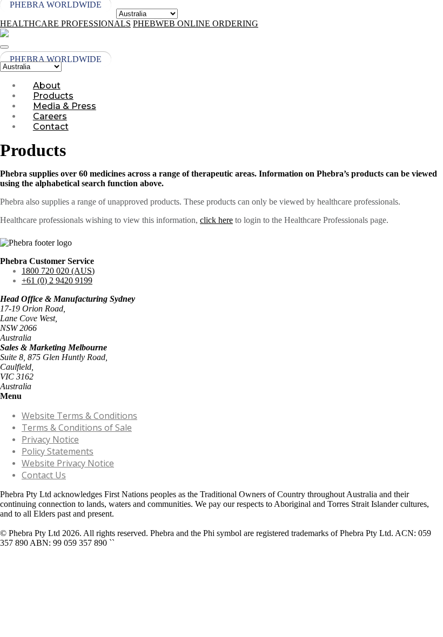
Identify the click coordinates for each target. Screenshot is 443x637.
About (47, 85)
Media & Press (64, 106)
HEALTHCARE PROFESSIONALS (65, 23)
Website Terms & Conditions (79, 416)
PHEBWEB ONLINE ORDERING (195, 23)
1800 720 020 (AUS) (58, 270)
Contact (51, 126)
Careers (50, 116)
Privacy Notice (50, 439)
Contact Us (44, 475)
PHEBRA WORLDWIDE (56, 59)
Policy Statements (57, 451)
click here (216, 220)
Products (53, 96)
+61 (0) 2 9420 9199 (57, 280)
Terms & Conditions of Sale (77, 427)
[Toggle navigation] (4, 47)
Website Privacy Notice (68, 463)
